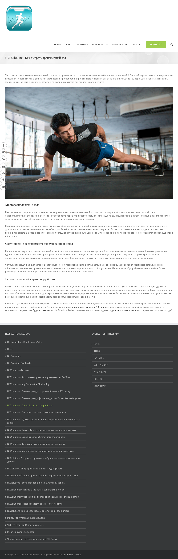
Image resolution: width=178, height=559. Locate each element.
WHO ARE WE (100, 371)
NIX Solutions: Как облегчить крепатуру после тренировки (36, 412)
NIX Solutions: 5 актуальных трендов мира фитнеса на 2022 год (39, 377)
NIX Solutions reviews (70, 554)
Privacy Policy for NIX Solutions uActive (26, 517)
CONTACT (99, 379)
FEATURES (99, 357)
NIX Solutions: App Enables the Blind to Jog (28, 384)
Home (10, 349)
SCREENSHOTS (101, 365)
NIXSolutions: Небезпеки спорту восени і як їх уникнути (35, 503)
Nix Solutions (14, 356)
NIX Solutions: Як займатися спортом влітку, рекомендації (36, 444)
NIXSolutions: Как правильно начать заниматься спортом (35, 489)
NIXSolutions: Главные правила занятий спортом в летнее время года (42, 475)
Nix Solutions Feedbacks (19, 363)
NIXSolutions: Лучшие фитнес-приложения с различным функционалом (43, 496)
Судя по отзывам (41, 310)
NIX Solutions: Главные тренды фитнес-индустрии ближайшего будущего (44, 398)
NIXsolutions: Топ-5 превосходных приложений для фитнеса (38, 510)
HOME (97, 343)
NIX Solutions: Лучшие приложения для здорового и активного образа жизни (43, 421)
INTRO (97, 350)
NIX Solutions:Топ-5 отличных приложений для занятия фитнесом (40, 451)
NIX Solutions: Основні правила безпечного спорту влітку (36, 437)
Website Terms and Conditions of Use (25, 525)
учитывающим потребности (126, 310)
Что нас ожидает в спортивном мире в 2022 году (32, 539)
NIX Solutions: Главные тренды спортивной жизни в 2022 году (38, 391)
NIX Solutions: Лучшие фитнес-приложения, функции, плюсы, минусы (41, 430)
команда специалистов (83, 307)
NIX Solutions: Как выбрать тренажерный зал (29, 405)
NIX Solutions (102, 307)
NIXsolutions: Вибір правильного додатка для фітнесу (34, 468)
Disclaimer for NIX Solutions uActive (25, 342)
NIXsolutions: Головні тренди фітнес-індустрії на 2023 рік (35, 482)
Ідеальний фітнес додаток (20, 531)
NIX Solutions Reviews (18, 370)
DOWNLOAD (100, 386)
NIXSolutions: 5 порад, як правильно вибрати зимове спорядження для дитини (43, 460)
